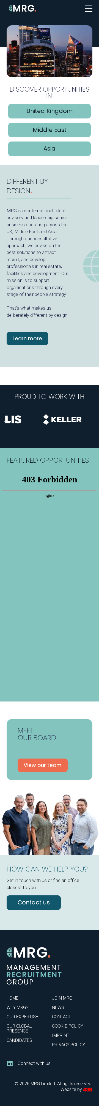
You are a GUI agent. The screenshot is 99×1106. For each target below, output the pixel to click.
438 (87, 1090)
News (58, 1007)
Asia (49, 148)
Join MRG (62, 998)
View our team (43, 765)
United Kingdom (49, 111)
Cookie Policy (67, 1026)
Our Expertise (22, 1016)
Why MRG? (17, 1007)
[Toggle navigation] (88, 8)
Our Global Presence (19, 1028)
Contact (61, 1016)
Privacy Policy (68, 1044)
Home (12, 998)
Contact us (34, 902)
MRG (22, 8)
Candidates (19, 1040)
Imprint (60, 1035)
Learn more (27, 338)
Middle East (50, 130)
